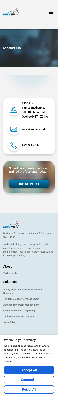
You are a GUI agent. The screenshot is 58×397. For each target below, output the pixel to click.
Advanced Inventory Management (21, 304)
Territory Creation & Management (21, 299)
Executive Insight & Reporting (19, 310)
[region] (29, 366)
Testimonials (10, 273)
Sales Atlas (9, 322)
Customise (29, 380)
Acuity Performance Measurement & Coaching (22, 291)
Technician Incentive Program (19, 316)
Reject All (29, 389)
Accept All (29, 370)
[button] (51, 12)
